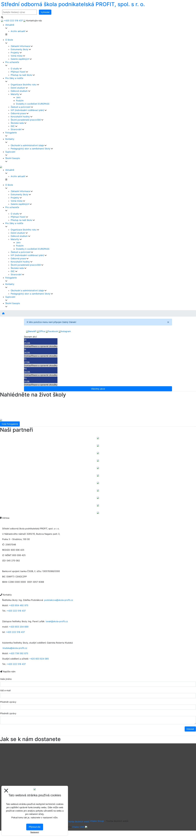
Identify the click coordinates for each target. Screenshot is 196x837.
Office (42, 331)
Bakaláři (32, 331)
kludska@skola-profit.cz (15, 648)
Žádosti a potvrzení (20, 107)
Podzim (20, 100)
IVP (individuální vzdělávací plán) (27, 110)
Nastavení (34, 832)
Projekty (15, 52)
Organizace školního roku (23, 84)
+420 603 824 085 (39, 658)
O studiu (15, 68)
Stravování (16, 129)
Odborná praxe (18, 113)
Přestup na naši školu (21, 75)
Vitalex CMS (78, 827)
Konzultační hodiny (20, 116)
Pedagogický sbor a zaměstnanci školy (30, 148)
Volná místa (16, 55)
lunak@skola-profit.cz (57, 621)
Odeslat (190, 729)
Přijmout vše (35, 827)
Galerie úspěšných (20, 59)
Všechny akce (98, 388)
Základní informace (20, 46)
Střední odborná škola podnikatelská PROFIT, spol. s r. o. (73, 4)
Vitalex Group (97, 821)
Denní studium (18, 87)
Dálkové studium (19, 91)
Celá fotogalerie (10, 424)
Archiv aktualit (18, 31)
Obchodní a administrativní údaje (27, 145)
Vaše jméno (6, 679)
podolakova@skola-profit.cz (58, 600)
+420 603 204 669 (18, 626)
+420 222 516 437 (16, 610)
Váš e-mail (5, 690)
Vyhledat (45, 12)
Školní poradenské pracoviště (26, 119)
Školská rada (17, 123)
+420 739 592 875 (18, 653)
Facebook (53, 331)
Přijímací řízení (18, 71)
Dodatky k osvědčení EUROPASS (32, 103)
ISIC (13, 126)
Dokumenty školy (19, 49)
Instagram (66, 331)
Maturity (15, 94)
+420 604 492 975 (18, 605)
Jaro (18, 97)
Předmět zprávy (8, 702)
